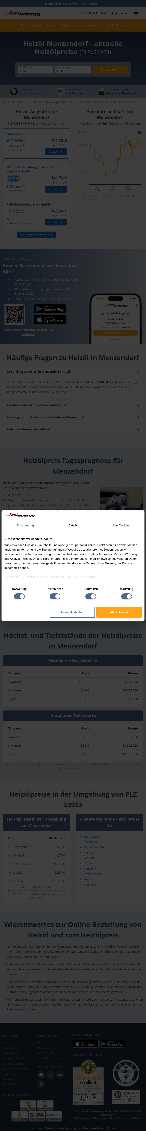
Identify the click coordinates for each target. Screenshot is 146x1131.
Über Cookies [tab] (121, 525)
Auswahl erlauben (72, 612)
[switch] (55, 596)
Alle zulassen (119, 612)
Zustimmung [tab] (25, 525)
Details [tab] (73, 525)
